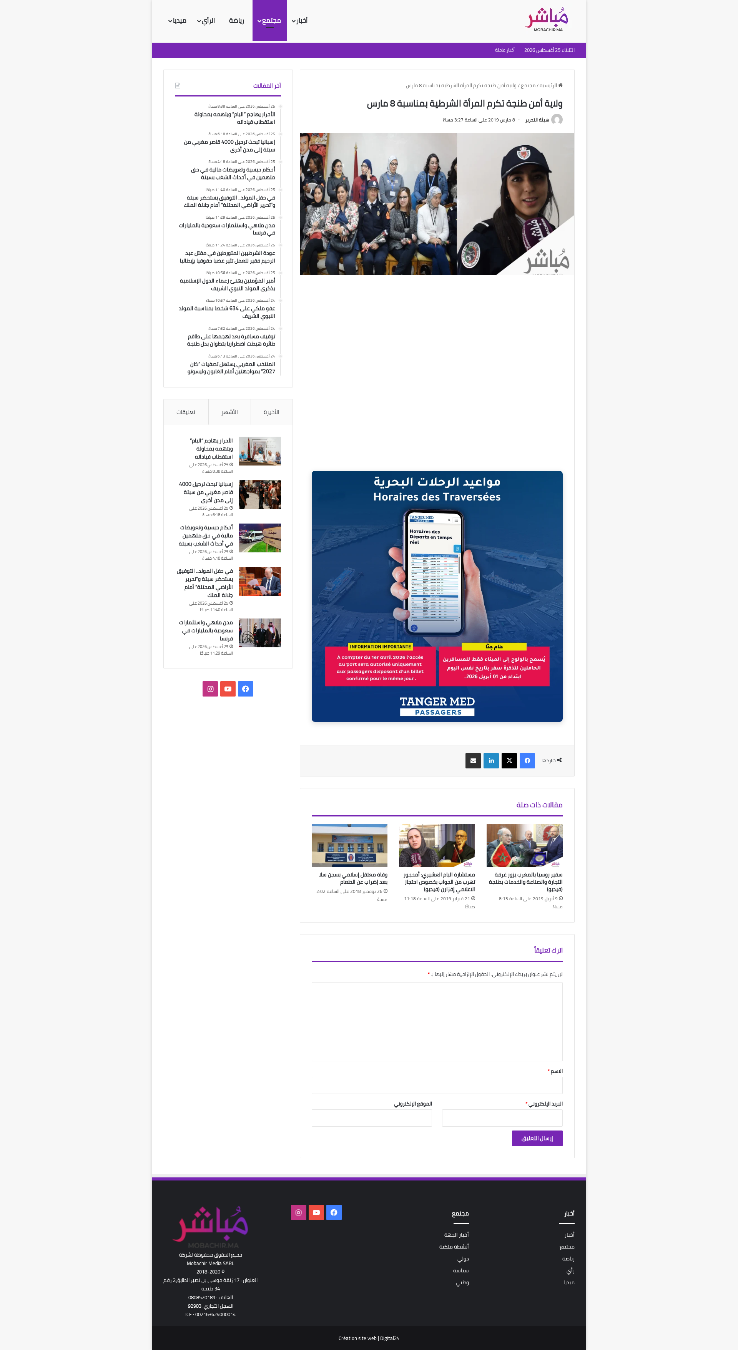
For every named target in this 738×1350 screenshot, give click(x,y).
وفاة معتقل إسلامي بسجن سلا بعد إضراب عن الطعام (353, 878)
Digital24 (389, 1338)
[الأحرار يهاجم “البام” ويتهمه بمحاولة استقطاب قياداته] (260, 451)
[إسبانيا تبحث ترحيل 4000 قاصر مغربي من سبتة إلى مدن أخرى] (260, 494)
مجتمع (271, 20)
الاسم (555, 1071)
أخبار (302, 20)
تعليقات (185, 411)
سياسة (461, 1270)
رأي (571, 1270)
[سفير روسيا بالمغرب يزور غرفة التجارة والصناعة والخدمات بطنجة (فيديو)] (525, 845)
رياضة (237, 20)
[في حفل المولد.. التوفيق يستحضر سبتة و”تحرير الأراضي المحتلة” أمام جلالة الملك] (260, 581)
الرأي (209, 20)
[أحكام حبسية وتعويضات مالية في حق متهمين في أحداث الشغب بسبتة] (260, 538)
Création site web (358, 1338)
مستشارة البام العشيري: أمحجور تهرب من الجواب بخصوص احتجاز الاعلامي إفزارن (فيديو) (439, 882)
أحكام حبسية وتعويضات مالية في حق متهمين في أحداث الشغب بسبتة (206, 535)
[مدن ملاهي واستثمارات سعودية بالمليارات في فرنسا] (260, 632)
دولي (463, 1259)
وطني (462, 1282)
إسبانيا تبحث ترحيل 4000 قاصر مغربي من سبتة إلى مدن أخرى (206, 492)
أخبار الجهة (456, 1235)
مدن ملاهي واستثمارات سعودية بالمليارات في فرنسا (206, 630)
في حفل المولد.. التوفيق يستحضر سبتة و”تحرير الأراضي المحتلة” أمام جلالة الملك (205, 583)
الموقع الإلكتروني (413, 1103)
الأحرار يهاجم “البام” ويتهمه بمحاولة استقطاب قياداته (211, 449)
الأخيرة (271, 411)
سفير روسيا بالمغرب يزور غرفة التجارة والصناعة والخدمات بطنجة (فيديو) (526, 882)
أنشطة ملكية (454, 1247)
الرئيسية (549, 85)
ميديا (179, 20)
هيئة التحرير (537, 119)
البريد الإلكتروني (544, 1103)
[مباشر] (549, 20)
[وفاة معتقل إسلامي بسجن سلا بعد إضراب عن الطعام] (350, 845)
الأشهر (229, 411)
